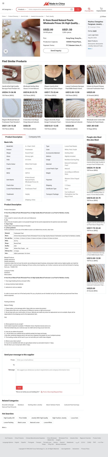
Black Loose (22, 422)
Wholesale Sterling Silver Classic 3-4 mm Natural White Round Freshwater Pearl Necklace (96, 193)
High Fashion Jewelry (59, 418)
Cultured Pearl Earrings (71, 405)
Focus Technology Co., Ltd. (40, 449)
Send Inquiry (56, 50)
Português (31, 442)
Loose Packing (8, 422)
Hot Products (9, 438)
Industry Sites (74, 438)
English (17, 442)
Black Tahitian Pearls (53, 405)
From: (12, 360)
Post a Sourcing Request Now (51, 392)
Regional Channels (85, 438)
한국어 (83, 442)
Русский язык (47, 442)
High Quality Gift (9, 418)
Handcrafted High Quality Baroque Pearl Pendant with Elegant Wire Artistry (96, 163)
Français (38, 442)
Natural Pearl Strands (9, 407)
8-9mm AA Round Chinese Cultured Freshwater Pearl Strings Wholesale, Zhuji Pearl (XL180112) (95, 284)
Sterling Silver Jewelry (35, 405)
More (89, 49)
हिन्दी (94, 442)
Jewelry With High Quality (39, 418)
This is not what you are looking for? (27, 392)
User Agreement (65, 449)
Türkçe (44, 444)
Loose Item (74, 418)
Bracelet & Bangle (8, 405)
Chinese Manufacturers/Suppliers (35, 438)
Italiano (55, 442)
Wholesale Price (63, 438)
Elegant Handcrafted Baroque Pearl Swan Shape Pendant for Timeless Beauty (96, 224)
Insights (58, 440)
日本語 (89, 442)
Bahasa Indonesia (61, 444)
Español (23, 442)
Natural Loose (34, 422)
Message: (11, 370)
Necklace (21, 405)
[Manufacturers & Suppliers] (54, 4)
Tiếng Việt (51, 444)
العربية (77, 442)
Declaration (76, 449)
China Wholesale (52, 438)
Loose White (48, 422)
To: (14, 365)
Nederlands (70, 442)
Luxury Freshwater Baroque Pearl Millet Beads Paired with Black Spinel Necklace (95, 254)
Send (19, 388)
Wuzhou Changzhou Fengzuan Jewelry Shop (95, 24)
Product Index (97, 438)
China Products (19, 438)
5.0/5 (94, 31)
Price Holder (23, 418)
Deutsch (62, 442)
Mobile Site (51, 440)
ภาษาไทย (100, 442)
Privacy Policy (85, 449)
